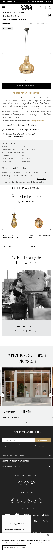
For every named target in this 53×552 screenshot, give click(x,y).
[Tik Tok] (23, 500)
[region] (26, 542)
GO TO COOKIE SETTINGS (14, 548)
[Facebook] (17, 500)
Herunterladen (27, 161)
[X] (41, 500)
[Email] (32, 483)
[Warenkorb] (49, 7)
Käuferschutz (41, 179)
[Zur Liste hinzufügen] (49, 15)
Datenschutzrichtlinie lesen (42, 447)
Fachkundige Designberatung (12, 175)
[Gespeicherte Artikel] (44, 7)
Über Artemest (8, 2)
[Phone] (20, 483)
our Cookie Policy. (42, 542)
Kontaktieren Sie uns (41, 2)
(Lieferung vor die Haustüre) (29, 129)
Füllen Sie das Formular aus (15, 136)
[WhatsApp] (26, 483)
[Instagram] (11, 500)
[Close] (48, 535)
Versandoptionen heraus (37, 172)
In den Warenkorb (26, 85)
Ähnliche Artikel (27, 202)
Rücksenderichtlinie (37, 182)
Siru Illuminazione (10, 16)
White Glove (22, 134)
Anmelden (43, 440)
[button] (2, 54)
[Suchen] (39, 7)
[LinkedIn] (29, 500)
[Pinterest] (35, 500)
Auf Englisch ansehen (37, 120)
